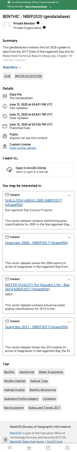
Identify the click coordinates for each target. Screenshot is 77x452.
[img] (38, 23)
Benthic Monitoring (43, 390)
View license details (23, 148)
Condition (49, 399)
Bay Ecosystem (14, 408)
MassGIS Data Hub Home (27, 442)
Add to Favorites (29, 447)
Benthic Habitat (14, 381)
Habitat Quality (14, 390)
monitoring (26, 372)
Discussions (9, 447)
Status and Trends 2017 (44, 408)
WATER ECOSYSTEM (28, 76)
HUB (7, 76)
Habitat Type (39, 381)
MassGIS (16, 433)
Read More (10, 67)
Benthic (9, 372)
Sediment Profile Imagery (21, 399)
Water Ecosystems (51, 372)
